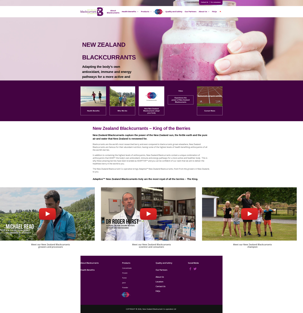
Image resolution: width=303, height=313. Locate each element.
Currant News (209, 110)
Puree (124, 278)
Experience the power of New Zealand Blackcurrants (181, 100)
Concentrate (127, 268)
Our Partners (190, 12)
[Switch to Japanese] (220, 11)
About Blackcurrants (113, 12)
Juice (124, 283)
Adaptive (158, 12)
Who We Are (122, 110)
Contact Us (204, 2)
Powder (125, 287)
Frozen (124, 273)
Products (145, 12)
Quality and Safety (173, 12)
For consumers (216, 2)
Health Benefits (129, 12)
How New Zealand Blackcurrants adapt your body (151, 111)
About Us (203, 12)
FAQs (214, 12)
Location (159, 281)
